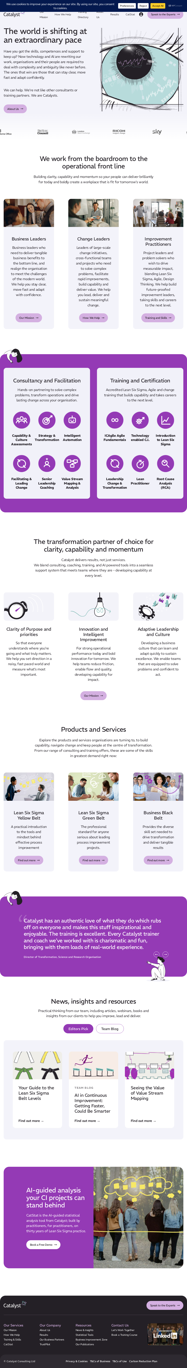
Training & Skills (12, 1339)
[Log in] (141, 14)
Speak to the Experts (163, 14)
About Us (13, 108)
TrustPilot (45, 1344)
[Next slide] (165, 955)
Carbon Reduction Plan (143, 1361)
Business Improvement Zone (91, 1339)
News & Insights (84, 1330)
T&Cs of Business (100, 1361)
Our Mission (26, 317)
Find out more (26, 860)
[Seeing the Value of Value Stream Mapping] (149, 1090)
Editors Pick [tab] (78, 1028)
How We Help (63, 14)
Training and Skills (156, 317)
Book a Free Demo (41, 1244)
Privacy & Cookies (76, 1361)
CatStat (130, 14)
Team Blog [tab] (110, 1028)
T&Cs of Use (119, 1361)
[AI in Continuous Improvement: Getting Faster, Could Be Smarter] (93, 1090)
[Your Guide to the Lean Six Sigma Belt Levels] (37, 1090)
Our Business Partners (52, 1339)
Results (114, 14)
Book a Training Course (124, 1334)
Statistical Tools (84, 1334)
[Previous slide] (156, 955)
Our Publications (85, 1344)
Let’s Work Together (122, 1330)
